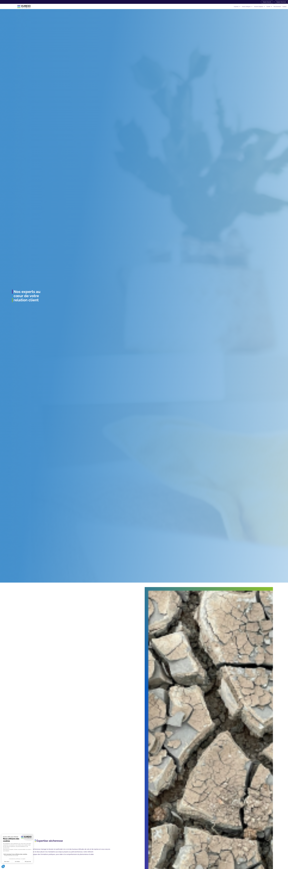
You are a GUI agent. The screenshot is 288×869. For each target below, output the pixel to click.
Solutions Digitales (258, 6)
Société (268, 6)
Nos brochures (277, 6)
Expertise (236, 6)
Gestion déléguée (246, 6)
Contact (284, 6)
